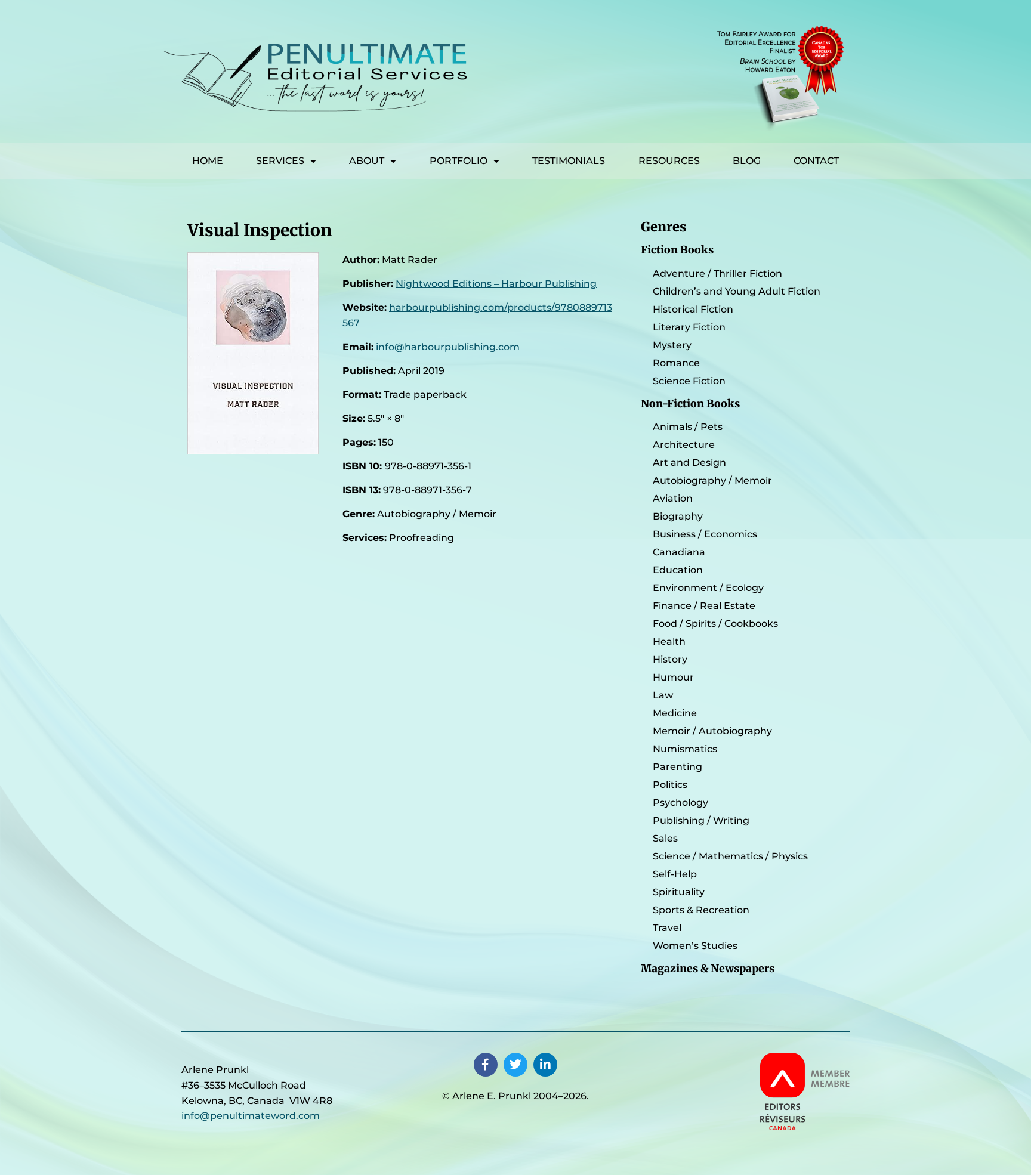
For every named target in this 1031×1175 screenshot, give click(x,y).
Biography (678, 516)
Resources (669, 160)
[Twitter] (515, 1065)
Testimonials (568, 160)
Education (678, 570)
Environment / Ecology (708, 587)
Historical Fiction (693, 309)
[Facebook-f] (486, 1065)
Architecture (684, 444)
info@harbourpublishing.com (448, 346)
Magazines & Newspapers (707, 968)
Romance (676, 363)
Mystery (672, 345)
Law (663, 695)
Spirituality (679, 892)
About (366, 160)
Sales (665, 838)
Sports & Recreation (701, 910)
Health (669, 641)
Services (280, 160)
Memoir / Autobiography (712, 731)
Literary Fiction (689, 327)
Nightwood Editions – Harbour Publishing (496, 283)
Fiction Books (677, 249)
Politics (670, 784)
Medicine (675, 713)
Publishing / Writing (701, 820)
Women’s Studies (695, 945)
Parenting (677, 766)
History (670, 659)
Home (207, 160)
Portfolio (458, 160)
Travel (667, 927)
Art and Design (689, 462)
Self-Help (675, 874)
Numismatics (685, 749)
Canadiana (679, 552)
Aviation (673, 498)
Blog (747, 160)
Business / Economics (705, 534)
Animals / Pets (688, 426)
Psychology (680, 802)
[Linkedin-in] (545, 1065)
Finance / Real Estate (704, 605)
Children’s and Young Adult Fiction (736, 291)
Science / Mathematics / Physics (730, 856)
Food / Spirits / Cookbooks (715, 623)
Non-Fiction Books (690, 403)
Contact (816, 160)
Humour (673, 677)
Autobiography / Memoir (712, 480)
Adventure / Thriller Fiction (717, 273)
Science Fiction (689, 380)
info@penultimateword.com (250, 1115)
